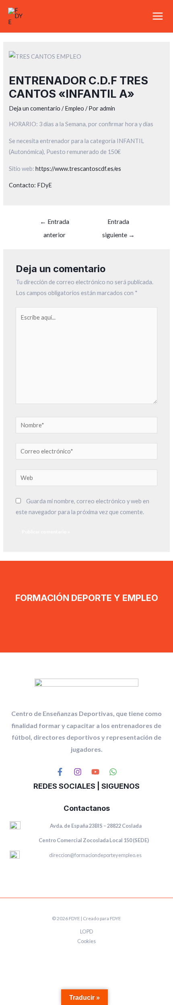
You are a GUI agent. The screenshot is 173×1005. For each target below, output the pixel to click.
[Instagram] (78, 772)
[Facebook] (60, 772)
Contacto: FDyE (30, 185)
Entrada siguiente (118, 224)
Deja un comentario (34, 108)
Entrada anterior (54, 224)
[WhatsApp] (113, 772)
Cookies (86, 941)
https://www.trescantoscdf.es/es (78, 168)
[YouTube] (95, 772)
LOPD (86, 931)
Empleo (74, 108)
